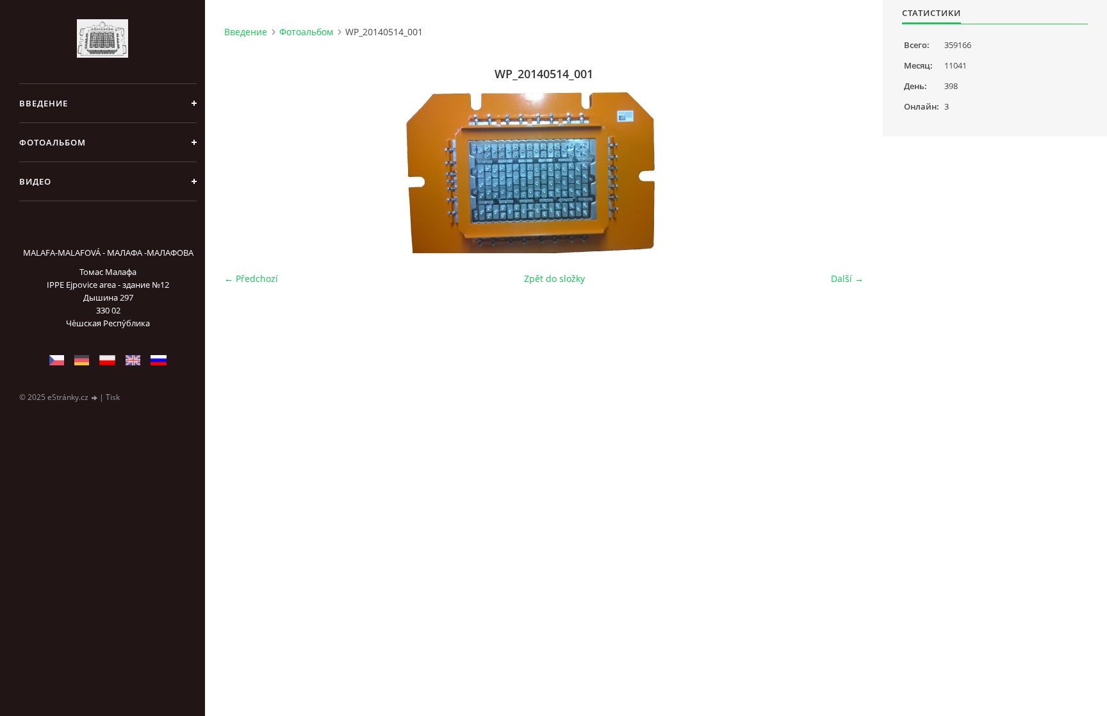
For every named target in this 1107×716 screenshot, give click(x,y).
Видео (35, 181)
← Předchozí (251, 278)
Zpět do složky (554, 278)
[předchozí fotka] (245, 170)
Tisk (113, 397)
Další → (847, 278)
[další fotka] (842, 170)
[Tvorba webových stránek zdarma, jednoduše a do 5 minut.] (94, 397)
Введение (43, 103)
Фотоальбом (52, 142)
